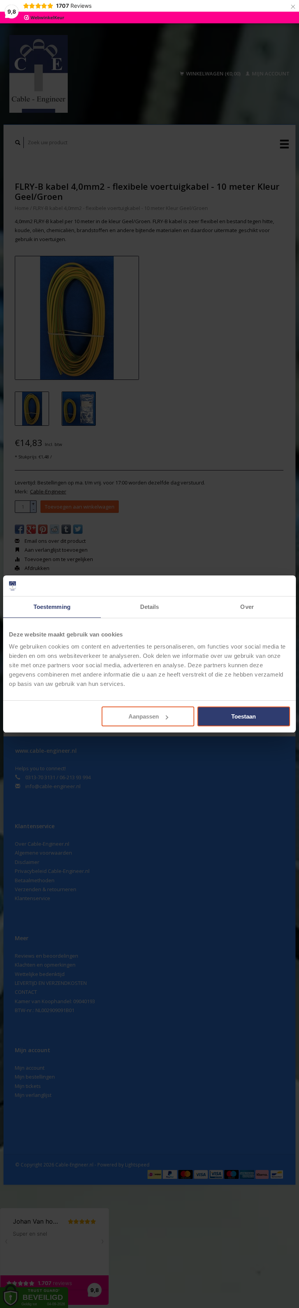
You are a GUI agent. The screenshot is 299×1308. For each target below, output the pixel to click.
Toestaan (243, 716)
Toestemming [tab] (51, 606)
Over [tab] (246, 606)
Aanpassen (143, 716)
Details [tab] (149, 606)
